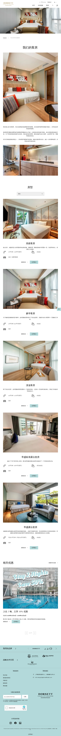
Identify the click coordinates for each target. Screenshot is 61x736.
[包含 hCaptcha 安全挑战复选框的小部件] (15, 708)
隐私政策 (5, 683)
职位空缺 (5, 675)
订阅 (25, 696)
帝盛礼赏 (49, 2)
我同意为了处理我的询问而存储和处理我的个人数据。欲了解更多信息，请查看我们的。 (16, 701)
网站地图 (5, 685)
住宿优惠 (40, 5)
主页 (33, 5)
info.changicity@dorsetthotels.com (43, 677)
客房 (47, 5)
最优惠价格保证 (6, 677)
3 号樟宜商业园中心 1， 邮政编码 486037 (45, 674)
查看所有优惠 (52, 563)
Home (4, 37)
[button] (26, 633)
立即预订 (30, 734)
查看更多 (23, 262)
